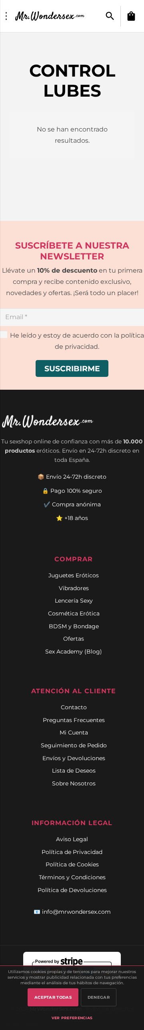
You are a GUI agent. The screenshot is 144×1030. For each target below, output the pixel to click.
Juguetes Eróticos (73, 575)
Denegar (99, 997)
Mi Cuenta (74, 732)
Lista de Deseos (74, 770)
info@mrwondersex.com (76, 912)
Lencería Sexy (74, 600)
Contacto (74, 707)
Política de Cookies (72, 864)
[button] (110, 16)
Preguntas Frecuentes (74, 720)
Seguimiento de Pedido (74, 745)
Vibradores (74, 588)
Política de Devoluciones (72, 890)
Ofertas (73, 638)
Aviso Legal (72, 839)
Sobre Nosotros (74, 783)
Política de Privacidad (72, 852)
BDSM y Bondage (74, 626)
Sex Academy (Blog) (73, 651)
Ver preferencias (72, 1018)
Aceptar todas (53, 997)
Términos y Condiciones (72, 877)
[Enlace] (51, 16)
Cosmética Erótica (74, 613)
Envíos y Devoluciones (73, 758)
